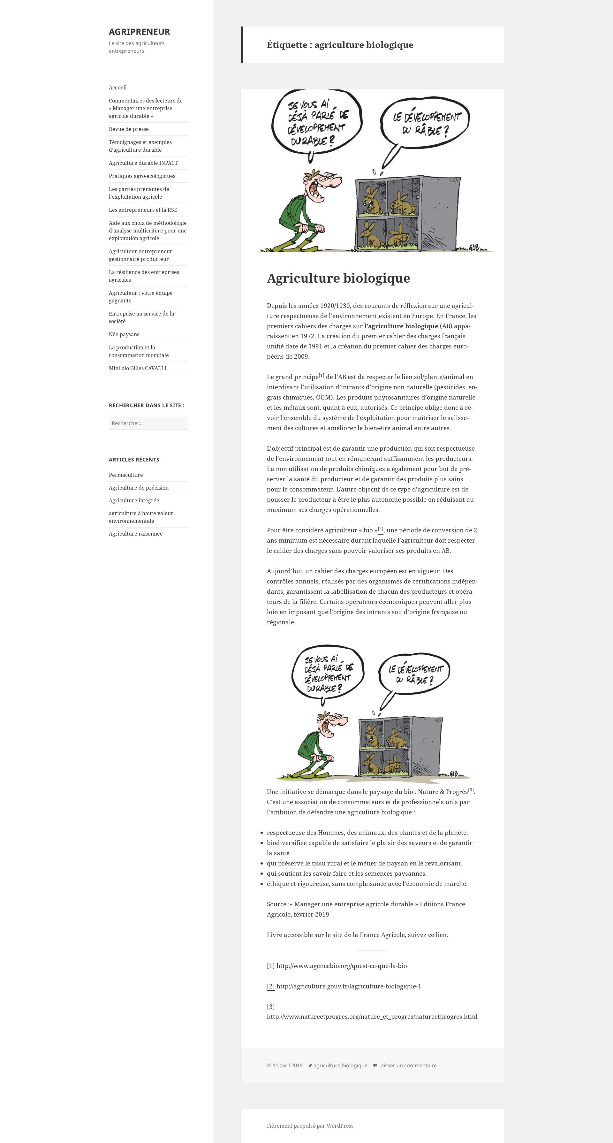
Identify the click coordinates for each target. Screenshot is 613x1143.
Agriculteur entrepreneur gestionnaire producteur (140, 255)
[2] (271, 986)
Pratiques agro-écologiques (142, 175)
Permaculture (126, 474)
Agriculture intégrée (134, 500)
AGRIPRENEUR (139, 31)
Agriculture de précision (139, 487)
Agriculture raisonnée (136, 533)
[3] (271, 1006)
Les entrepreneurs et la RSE (143, 209)
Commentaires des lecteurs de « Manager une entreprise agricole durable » (146, 108)
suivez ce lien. (428, 935)
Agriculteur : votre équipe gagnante (141, 296)
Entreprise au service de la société (141, 317)
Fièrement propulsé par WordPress (310, 1125)
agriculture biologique (340, 1065)
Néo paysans (124, 334)
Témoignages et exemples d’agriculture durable (140, 146)
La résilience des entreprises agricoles (144, 276)
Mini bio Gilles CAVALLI (137, 368)
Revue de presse (129, 129)
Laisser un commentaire (407, 1065)
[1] (271, 966)
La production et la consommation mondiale (139, 351)
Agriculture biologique (338, 277)
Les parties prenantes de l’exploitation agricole (139, 193)
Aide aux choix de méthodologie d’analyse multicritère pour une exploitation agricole (148, 230)
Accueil (118, 87)
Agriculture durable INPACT (143, 162)
